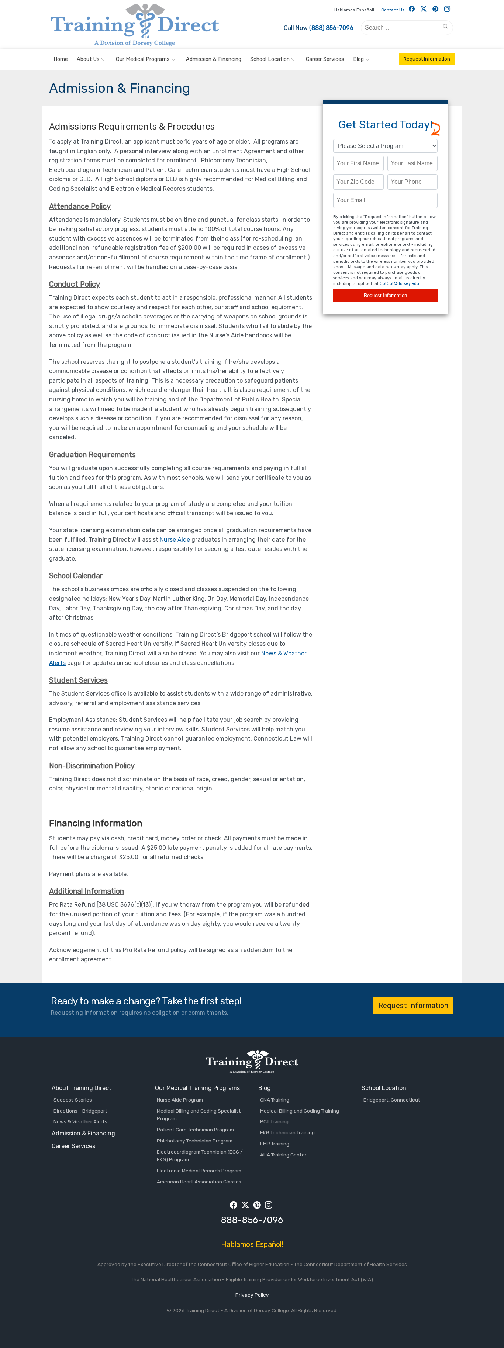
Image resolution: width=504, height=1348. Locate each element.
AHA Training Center (283, 1155)
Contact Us (393, 10)
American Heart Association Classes (199, 1182)
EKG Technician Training (287, 1132)
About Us (88, 59)
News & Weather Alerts (80, 1121)
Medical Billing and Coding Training (299, 1111)
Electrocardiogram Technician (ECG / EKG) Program (200, 1156)
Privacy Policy (252, 1295)
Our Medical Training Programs (197, 1088)
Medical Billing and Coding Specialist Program (199, 1115)
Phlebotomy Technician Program (194, 1141)
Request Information (427, 59)
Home (60, 59)
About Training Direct (81, 1088)
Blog (358, 59)
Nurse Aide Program (180, 1100)
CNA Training (274, 1100)
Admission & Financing (213, 59)
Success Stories (72, 1100)
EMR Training (274, 1144)
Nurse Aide (175, 539)
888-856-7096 (252, 1220)
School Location (270, 59)
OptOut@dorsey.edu (399, 283)
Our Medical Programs (143, 59)
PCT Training (274, 1121)
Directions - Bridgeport (80, 1111)
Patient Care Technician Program (195, 1129)
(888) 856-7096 (331, 27)
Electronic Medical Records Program (199, 1170)
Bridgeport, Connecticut (391, 1100)
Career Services (325, 59)
